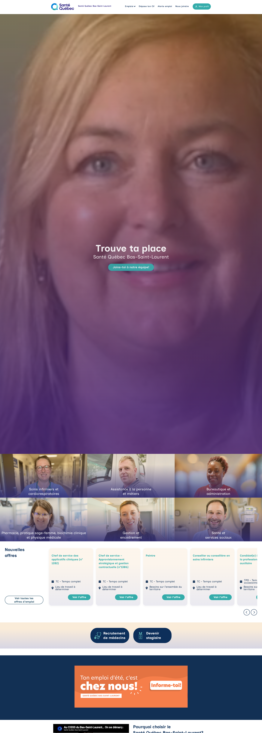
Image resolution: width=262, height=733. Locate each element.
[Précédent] (246, 612)
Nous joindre (182, 6)
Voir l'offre (79, 597)
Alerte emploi (165, 6)
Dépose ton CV (147, 6)
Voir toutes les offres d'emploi (24, 600)
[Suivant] (254, 612)
